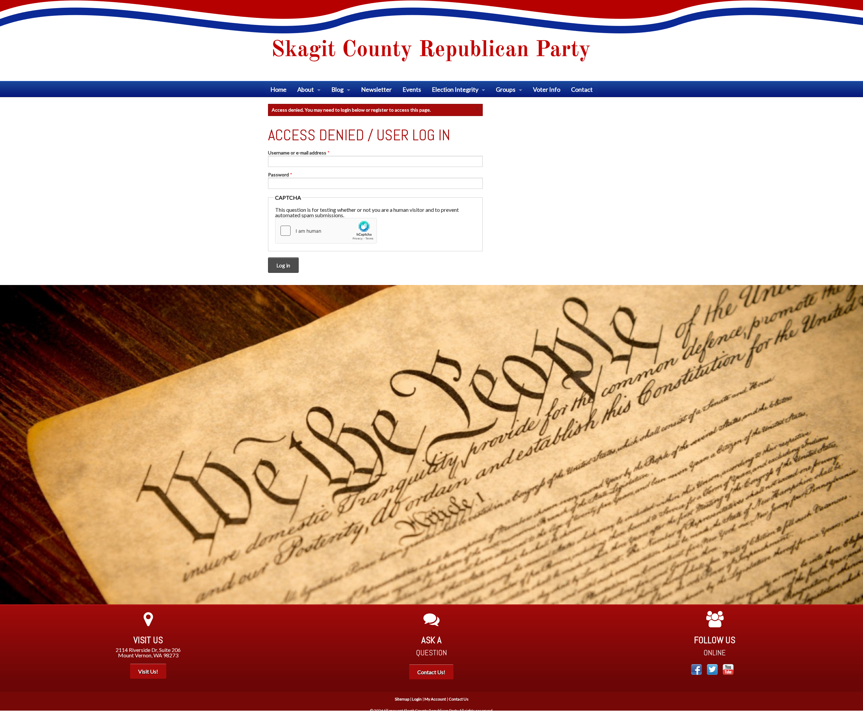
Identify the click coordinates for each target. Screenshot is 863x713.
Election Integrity (455, 89)
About (305, 89)
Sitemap (402, 699)
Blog (337, 89)
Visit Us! (148, 671)
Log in (283, 265)
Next (853, 444)
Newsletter (376, 89)
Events (412, 89)
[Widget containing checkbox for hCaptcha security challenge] (326, 231)
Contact (582, 89)
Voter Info (546, 89)
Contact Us (459, 699)
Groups (505, 89)
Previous (10, 444)
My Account (435, 699)
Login (417, 699)
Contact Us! (431, 672)
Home (278, 89)
